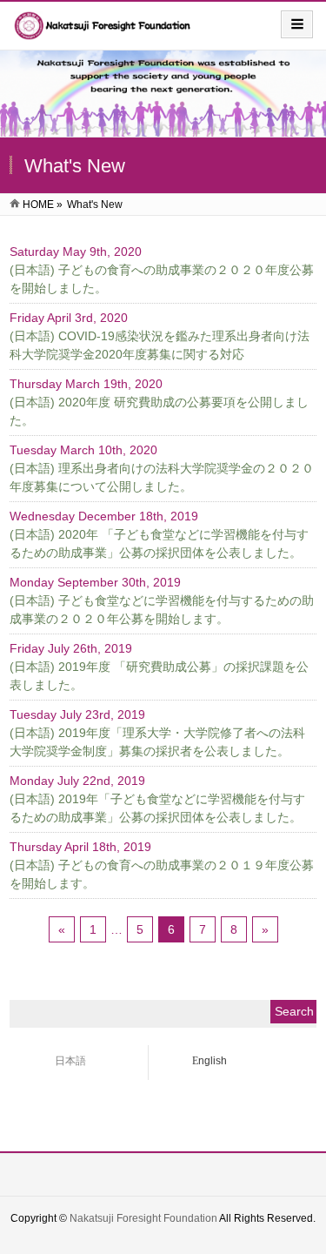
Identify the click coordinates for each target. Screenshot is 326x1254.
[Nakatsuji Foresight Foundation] (103, 32)
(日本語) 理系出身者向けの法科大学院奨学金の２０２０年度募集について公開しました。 (162, 477)
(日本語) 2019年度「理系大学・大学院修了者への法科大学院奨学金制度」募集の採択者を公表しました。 (157, 742)
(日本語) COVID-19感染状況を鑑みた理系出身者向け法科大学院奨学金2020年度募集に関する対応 (159, 345)
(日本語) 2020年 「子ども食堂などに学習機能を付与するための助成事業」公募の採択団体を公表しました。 (159, 543)
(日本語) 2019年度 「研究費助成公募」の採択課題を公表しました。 (159, 676)
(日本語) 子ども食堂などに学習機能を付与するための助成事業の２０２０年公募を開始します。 (162, 609)
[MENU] (297, 24)
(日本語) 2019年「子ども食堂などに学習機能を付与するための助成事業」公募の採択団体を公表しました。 (157, 808)
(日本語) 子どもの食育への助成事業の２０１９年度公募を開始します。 (162, 874)
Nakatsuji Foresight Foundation (143, 1218)
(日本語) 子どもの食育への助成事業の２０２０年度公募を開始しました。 (162, 279)
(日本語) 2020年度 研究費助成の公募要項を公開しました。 (159, 411)
